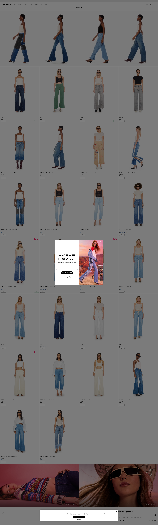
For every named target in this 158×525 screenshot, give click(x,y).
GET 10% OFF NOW (67, 272)
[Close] (116, 511)
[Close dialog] (101, 242)
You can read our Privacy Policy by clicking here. (80, 514)
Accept (79, 517)
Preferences (79, 519)
